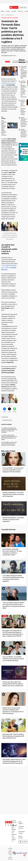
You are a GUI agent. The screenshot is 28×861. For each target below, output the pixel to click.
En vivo (16, 7)
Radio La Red (23, 7)
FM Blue (14, 829)
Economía (8, 11)
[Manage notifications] (24, 855)
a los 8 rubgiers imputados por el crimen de (8, 267)
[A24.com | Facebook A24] (5, 825)
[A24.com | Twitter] (8, 825)
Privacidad (21, 826)
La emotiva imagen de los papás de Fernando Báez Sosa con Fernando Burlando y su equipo (9, 437)
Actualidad (13, 11)
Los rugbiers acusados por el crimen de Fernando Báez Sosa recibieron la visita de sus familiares (9, 430)
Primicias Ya (20, 11)
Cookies (20, 833)
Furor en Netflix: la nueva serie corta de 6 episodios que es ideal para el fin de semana (9, 444)
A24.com (14, 820)
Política (2, 11)
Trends (2, 15)
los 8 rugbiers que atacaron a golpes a (9, 83)
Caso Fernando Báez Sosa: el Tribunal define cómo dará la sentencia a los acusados (3, 128)
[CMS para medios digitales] (23, 853)
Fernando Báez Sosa (9, 15)
